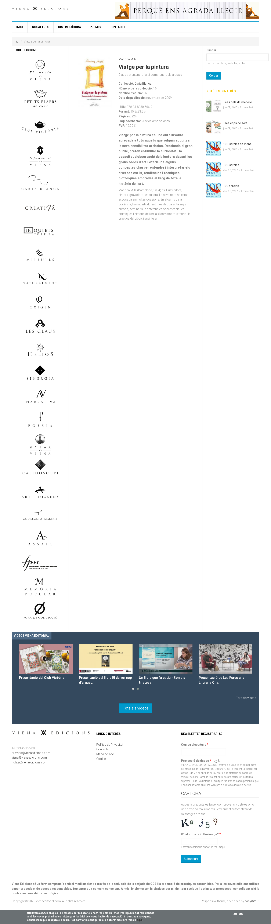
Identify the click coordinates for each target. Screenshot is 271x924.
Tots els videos (246, 698)
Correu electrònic (194, 744)
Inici (19, 27)
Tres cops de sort (235, 123)
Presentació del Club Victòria (41, 678)
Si (219, 760)
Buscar (211, 50)
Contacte (117, 27)
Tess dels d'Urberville (237, 102)
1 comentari (246, 107)
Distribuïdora (69, 27)
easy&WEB (252, 901)
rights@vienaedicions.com (29, 762)
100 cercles (231, 186)
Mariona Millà (128, 59)
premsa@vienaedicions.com (31, 753)
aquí (139, 919)
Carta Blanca (143, 83)
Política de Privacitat (109, 744)
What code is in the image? (201, 834)
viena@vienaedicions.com (29, 757)
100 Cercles (231, 165)
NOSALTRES (40, 27)
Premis (95, 27)
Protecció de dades (196, 760)
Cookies (101, 758)
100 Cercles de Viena (237, 144)
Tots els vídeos (136, 708)
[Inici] (40, 8)
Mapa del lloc (105, 754)
